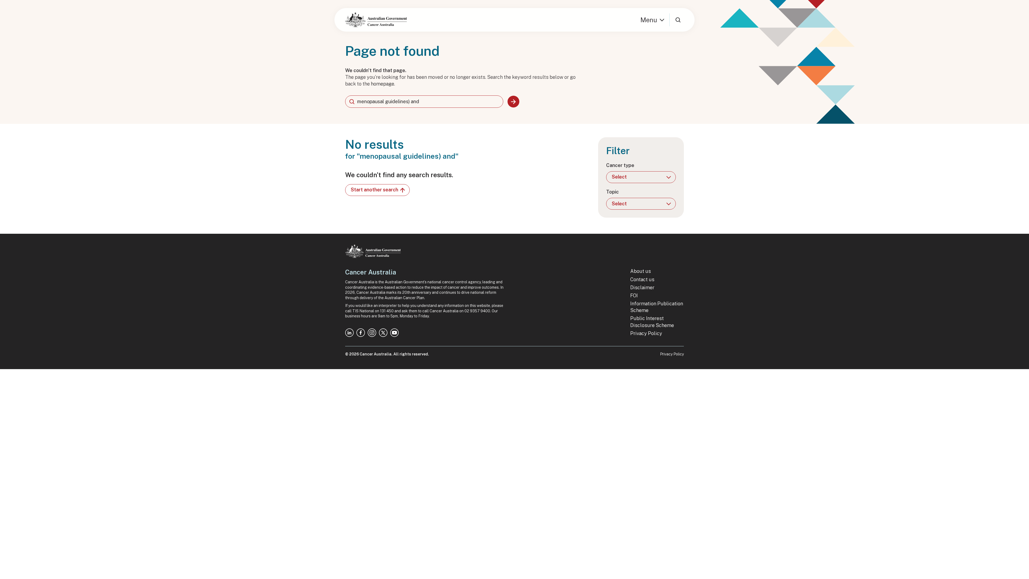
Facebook (360, 332)
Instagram (372, 332)
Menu (648, 20)
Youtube (394, 332)
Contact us (642, 279)
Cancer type (620, 165)
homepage (382, 84)
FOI (634, 295)
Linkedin (349, 332)
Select (619, 177)
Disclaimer (642, 287)
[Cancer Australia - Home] (376, 19)
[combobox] (424, 101)
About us (640, 271)
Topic (612, 192)
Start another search (374, 189)
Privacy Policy (646, 333)
